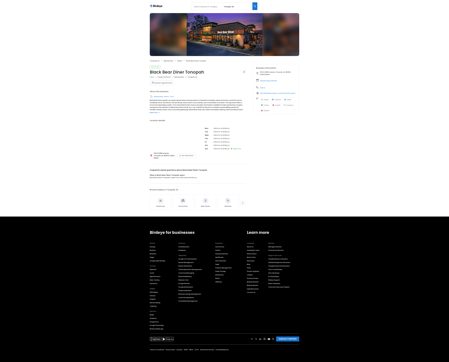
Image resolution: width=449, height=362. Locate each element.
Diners (179, 61)
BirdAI (152, 315)
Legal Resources (253, 289)
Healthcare (219, 257)
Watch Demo (252, 254)
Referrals (153, 254)
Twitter (289, 100)
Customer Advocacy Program (279, 287)
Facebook (277, 100)
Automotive (219, 247)
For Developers (273, 276)
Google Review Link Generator (279, 266)
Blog (248, 264)
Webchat (153, 269)
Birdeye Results (252, 285)
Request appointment (163, 83)
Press (249, 268)
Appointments (155, 276)
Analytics (153, 318)
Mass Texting (154, 280)
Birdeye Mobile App (156, 329)
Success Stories (252, 278)
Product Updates (253, 271)
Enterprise (182, 250)
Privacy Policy (170, 350)
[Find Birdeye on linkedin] (260, 339)
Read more (154, 113)
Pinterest (266, 111)
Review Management (186, 262)
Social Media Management (188, 301)
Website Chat (183, 280)
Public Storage (220, 271)
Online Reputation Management (190, 269)
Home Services (220, 261)
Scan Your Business (275, 269)
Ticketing (153, 306)
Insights (153, 299)
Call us (262, 88)
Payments (153, 283)
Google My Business (185, 287)
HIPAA (191, 350)
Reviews (153, 250)
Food (172, 96)
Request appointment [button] (268, 81)
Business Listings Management (189, 294)
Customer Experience (186, 298)
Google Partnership (157, 325)
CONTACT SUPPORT (288, 339)
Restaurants (168, 61)
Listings (152, 247)
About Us (250, 247)
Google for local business (187, 259)
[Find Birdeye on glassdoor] (273, 339)
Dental (217, 250)
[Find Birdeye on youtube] (269, 339)
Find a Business (273, 273)
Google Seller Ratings (157, 261)
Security (179, 350)
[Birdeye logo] (156, 6)
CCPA (196, 350)
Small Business (183, 247)
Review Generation (185, 266)
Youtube (277, 105)
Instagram (289, 105)
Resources (250, 261)
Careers (250, 275)
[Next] (243, 203)
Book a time (251, 257)
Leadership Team (253, 250)
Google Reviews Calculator (278, 259)
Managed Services (274, 247)
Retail (217, 278)
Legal (217, 264)
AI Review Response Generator (279, 262)
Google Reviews (184, 283)
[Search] (254, 6)
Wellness (218, 282)
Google (266, 100)
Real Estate (219, 275)
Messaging (154, 292)
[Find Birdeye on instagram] (264, 339)
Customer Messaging (186, 273)
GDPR (186, 350)
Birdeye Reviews (253, 282)
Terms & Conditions (157, 350)
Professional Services (276, 250)
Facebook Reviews (185, 290)
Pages (152, 257)
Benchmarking (155, 303)
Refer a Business (274, 283)
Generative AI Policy (207, 350)
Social (152, 273)
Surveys (152, 296)
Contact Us (251, 292)
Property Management (223, 268)
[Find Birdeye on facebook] (252, 339)
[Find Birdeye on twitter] (256, 339)
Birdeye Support (274, 280)
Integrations (154, 322)
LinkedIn (266, 105)
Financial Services (221, 254)
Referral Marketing (184, 276)
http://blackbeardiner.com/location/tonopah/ (277, 93)
